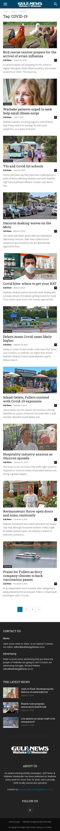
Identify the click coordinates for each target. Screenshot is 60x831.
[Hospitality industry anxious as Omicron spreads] (30, 437)
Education (8, 161)
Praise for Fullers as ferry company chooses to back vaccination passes (23, 576)
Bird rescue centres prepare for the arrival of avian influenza (29, 54)
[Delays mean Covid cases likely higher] (30, 319)
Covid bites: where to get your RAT (29, 283)
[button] (5, 4)
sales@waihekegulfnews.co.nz (18, 668)
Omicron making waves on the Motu (27, 225)
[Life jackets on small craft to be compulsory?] (10, 722)
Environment (9, 47)
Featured (7, 104)
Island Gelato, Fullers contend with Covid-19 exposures (26, 399)
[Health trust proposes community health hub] (10, 707)
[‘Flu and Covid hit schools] (30, 149)
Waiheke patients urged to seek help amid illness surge (27, 111)
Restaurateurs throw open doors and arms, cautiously (28, 513)
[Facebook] (30, 810)
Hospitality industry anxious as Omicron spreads (27, 456)
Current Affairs (9, 392)
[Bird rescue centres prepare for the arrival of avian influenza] (30, 35)
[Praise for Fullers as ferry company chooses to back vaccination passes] (30, 554)
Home (5, 11)
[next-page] (39, 609)
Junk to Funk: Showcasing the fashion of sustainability (37, 690)
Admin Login (14, 821)
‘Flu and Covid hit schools (23, 166)
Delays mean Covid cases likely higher (27, 338)
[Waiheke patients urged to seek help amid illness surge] (30, 92)
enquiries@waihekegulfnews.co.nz (36, 789)
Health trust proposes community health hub (33, 705)
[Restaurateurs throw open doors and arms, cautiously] (30, 494)
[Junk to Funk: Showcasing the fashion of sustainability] (10, 692)
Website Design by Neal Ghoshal (37, 821)
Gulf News (7, 60)
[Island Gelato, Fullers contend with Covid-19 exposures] (30, 380)
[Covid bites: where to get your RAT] (30, 266)
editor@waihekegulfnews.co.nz (29, 646)
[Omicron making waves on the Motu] (30, 205)
